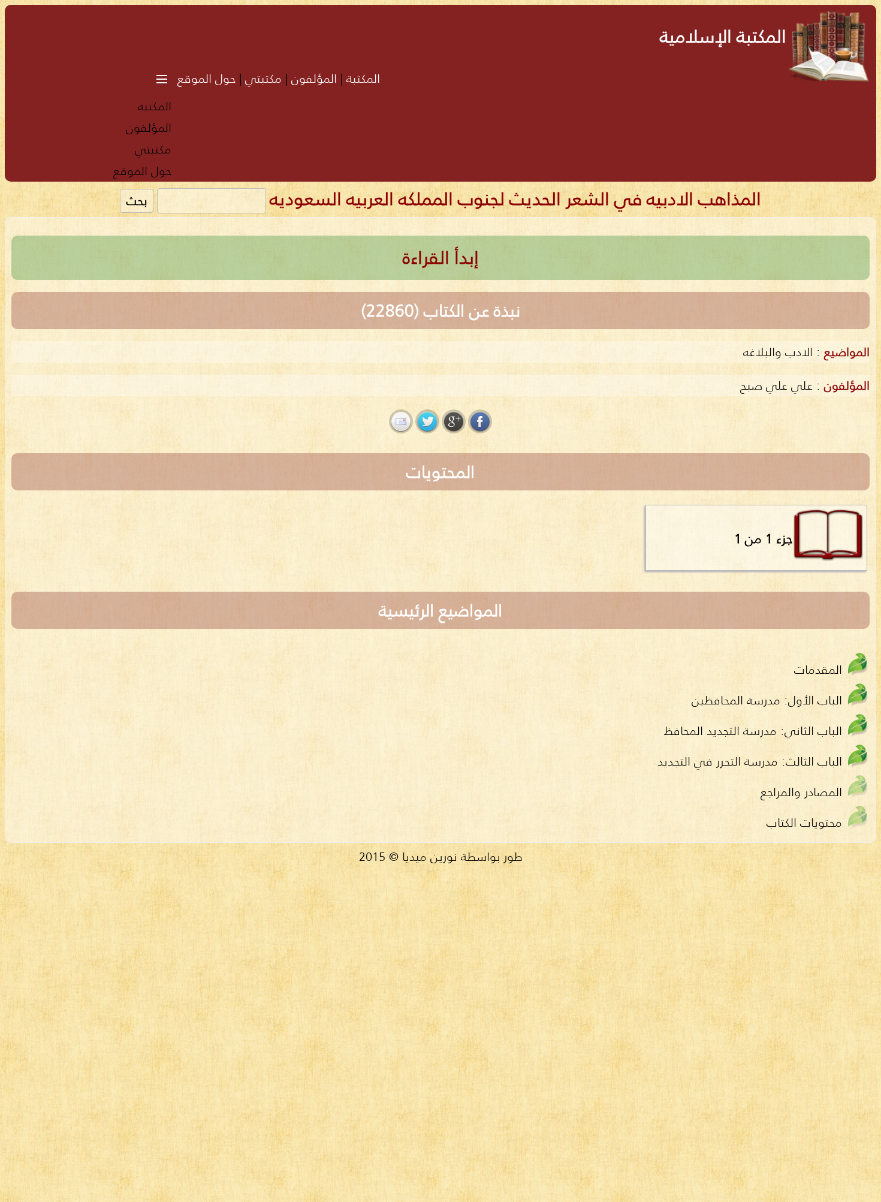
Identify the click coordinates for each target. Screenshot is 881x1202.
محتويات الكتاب (804, 822)
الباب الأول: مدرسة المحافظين (767, 700)
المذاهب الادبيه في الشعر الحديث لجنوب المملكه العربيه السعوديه (515, 198)
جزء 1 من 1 (763, 538)
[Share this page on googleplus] (454, 421)
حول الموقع (206, 78)
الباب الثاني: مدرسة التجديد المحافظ (753, 730)
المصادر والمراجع (801, 791)
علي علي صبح (776, 385)
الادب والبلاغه (778, 351)
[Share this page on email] (401, 421)
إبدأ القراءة (441, 257)
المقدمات (818, 669)
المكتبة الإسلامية (723, 36)
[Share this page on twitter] (427, 421)
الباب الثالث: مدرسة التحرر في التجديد (749, 761)
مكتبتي (263, 78)
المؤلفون (314, 78)
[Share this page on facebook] (480, 421)
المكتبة (363, 78)
